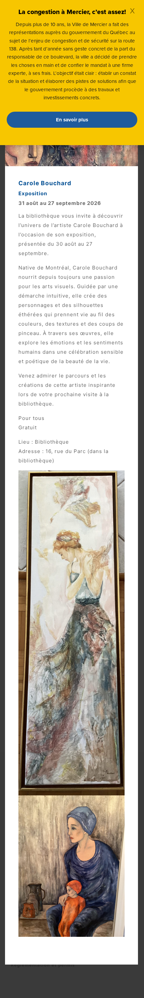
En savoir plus (72, 120)
